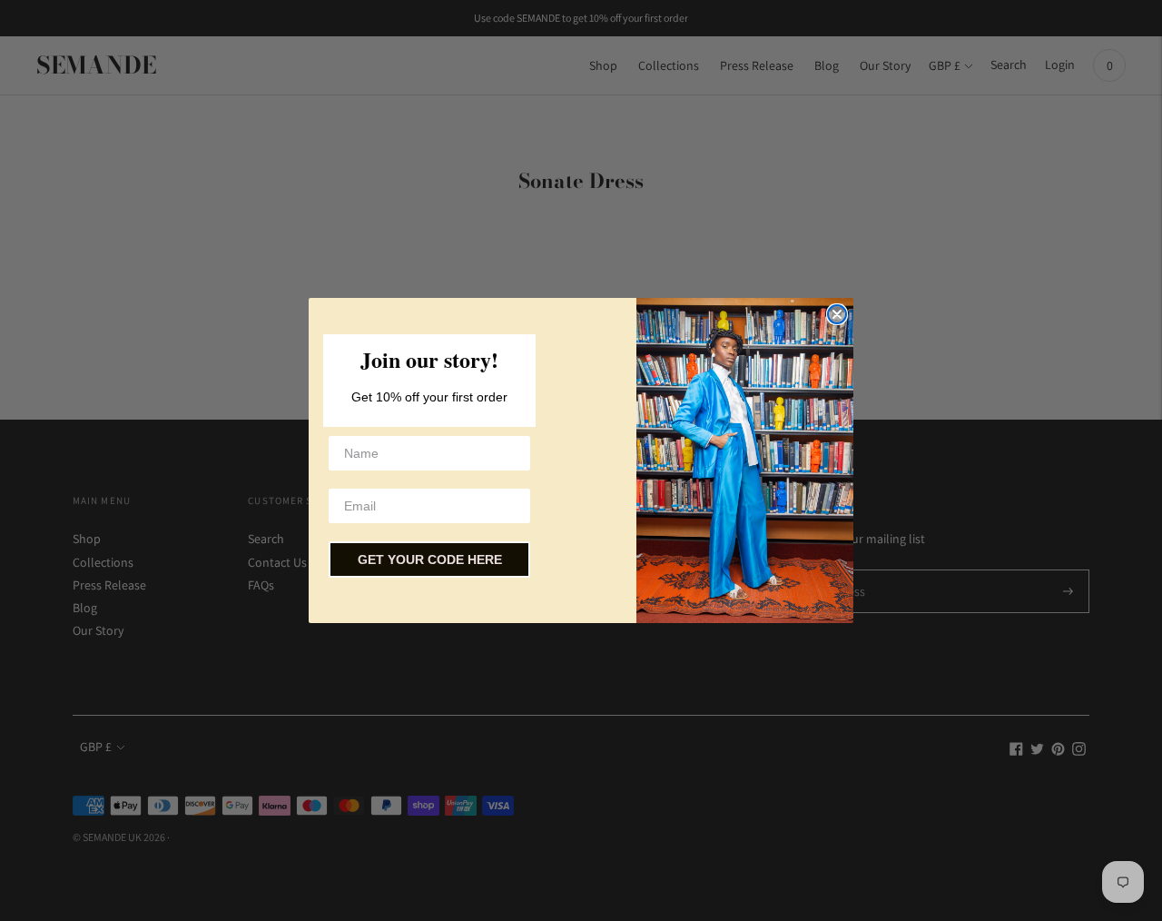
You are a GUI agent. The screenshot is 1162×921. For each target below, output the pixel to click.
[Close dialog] (837, 314)
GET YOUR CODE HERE (430, 559)
